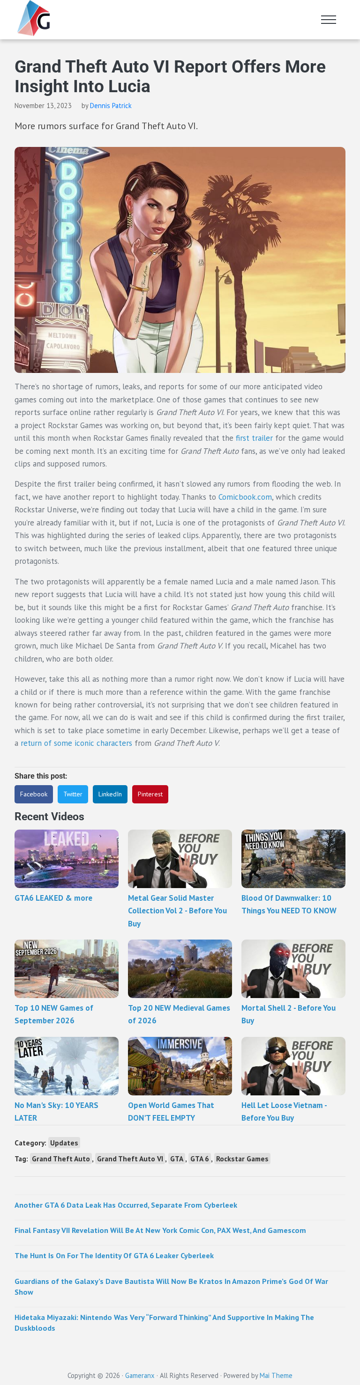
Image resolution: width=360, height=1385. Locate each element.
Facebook (33, 794)
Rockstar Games (242, 1158)
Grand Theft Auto (61, 1158)
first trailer (254, 438)
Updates (64, 1142)
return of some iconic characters (76, 743)
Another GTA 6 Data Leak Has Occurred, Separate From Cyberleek (126, 1205)
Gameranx (140, 1375)
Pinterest (150, 794)
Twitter (72, 794)
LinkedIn (110, 794)
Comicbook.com (245, 497)
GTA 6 (199, 1158)
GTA (176, 1158)
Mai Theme (276, 1375)
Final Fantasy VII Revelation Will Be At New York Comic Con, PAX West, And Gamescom (160, 1230)
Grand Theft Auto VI (130, 1158)
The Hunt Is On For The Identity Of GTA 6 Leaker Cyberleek (114, 1255)
